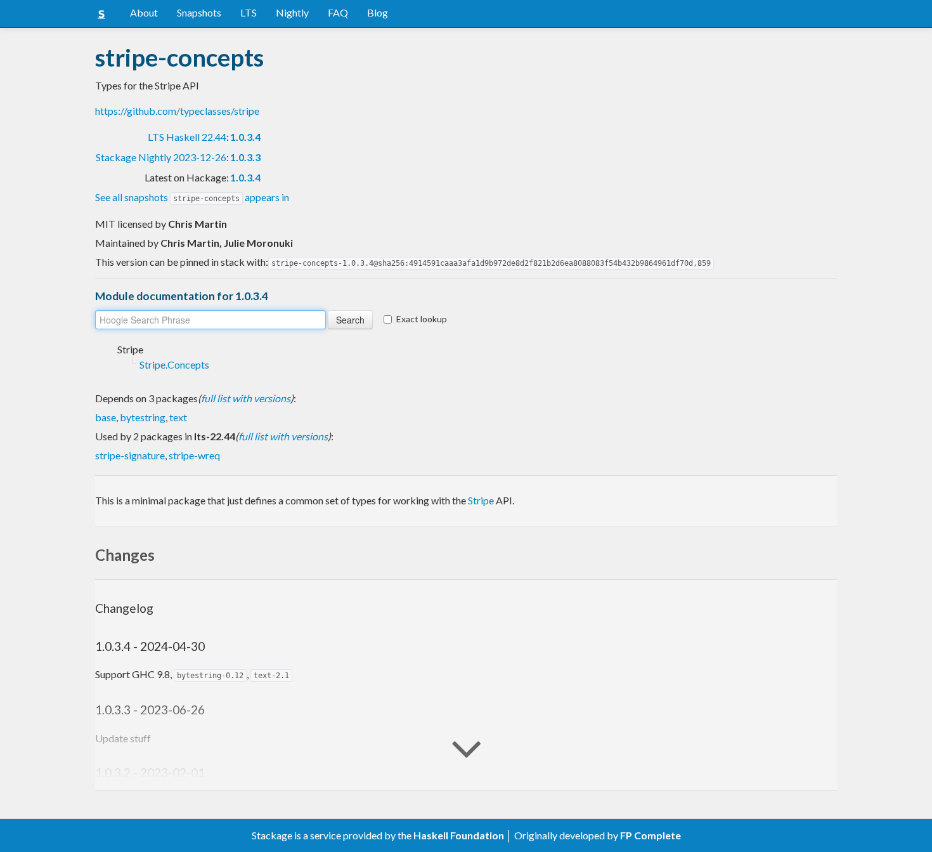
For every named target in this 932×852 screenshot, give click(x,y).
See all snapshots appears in (192, 197)
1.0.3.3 (245, 157)
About (144, 12)
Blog (377, 12)
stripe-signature (130, 455)
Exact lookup (421, 318)
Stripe (481, 500)
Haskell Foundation (458, 835)
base (105, 417)
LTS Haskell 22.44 (187, 137)
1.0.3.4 (245, 137)
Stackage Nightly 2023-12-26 (161, 157)
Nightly (292, 12)
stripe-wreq (194, 455)
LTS (248, 12)
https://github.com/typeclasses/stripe (177, 111)
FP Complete (650, 835)
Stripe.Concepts (174, 364)
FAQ (338, 12)
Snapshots (199, 12)
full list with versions (245, 398)
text (178, 417)
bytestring (142, 417)
